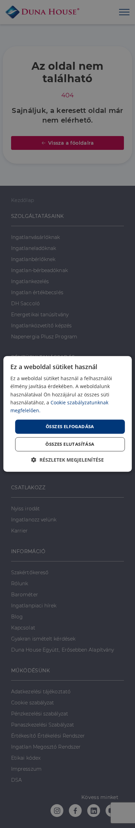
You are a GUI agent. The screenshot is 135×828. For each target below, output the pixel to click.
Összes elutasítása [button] (69, 444)
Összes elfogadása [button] (70, 426)
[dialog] (67, 414)
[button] (67, 460)
